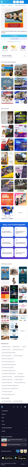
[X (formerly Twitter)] (21, 407)
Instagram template (19, 379)
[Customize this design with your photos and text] (14, 18)
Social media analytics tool (19, 382)
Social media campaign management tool (10, 385)
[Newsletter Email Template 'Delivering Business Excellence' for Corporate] (14, 331)
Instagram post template (7, 376)
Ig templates (20, 373)
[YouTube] (25, 407)
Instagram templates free (7, 382)
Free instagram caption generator (8, 370)
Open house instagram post (7, 358)
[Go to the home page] (1, 2)
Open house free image (6, 355)
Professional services (6, 349)
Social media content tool (7, 391)
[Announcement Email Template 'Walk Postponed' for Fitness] (5, 275)
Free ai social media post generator (9, 364)
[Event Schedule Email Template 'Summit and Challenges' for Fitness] (5, 294)
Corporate (24, 346)
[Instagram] (17, 407)
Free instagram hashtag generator (9, 373)
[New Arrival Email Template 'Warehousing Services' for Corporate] (5, 312)
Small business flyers (6, 346)
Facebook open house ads (18, 349)
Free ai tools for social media (7, 367)
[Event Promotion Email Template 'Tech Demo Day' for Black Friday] (14, 294)
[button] (24, 9)
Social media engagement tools (8, 394)
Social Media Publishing (6, 401)
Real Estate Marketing (18, 401)
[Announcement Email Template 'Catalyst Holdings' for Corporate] (23, 275)
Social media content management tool (10, 388)
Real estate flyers (16, 346)
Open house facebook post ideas (8, 352)
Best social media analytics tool (8, 361)
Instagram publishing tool (19, 376)
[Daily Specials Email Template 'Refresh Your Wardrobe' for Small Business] (14, 275)
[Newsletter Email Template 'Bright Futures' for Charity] (23, 294)
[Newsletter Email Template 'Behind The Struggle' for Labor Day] (14, 312)
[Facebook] (13, 407)
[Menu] (26, 2)
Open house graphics (18, 355)
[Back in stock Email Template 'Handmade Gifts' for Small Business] (5, 331)
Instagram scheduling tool (7, 379)
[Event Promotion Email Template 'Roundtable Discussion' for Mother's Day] (23, 312)
